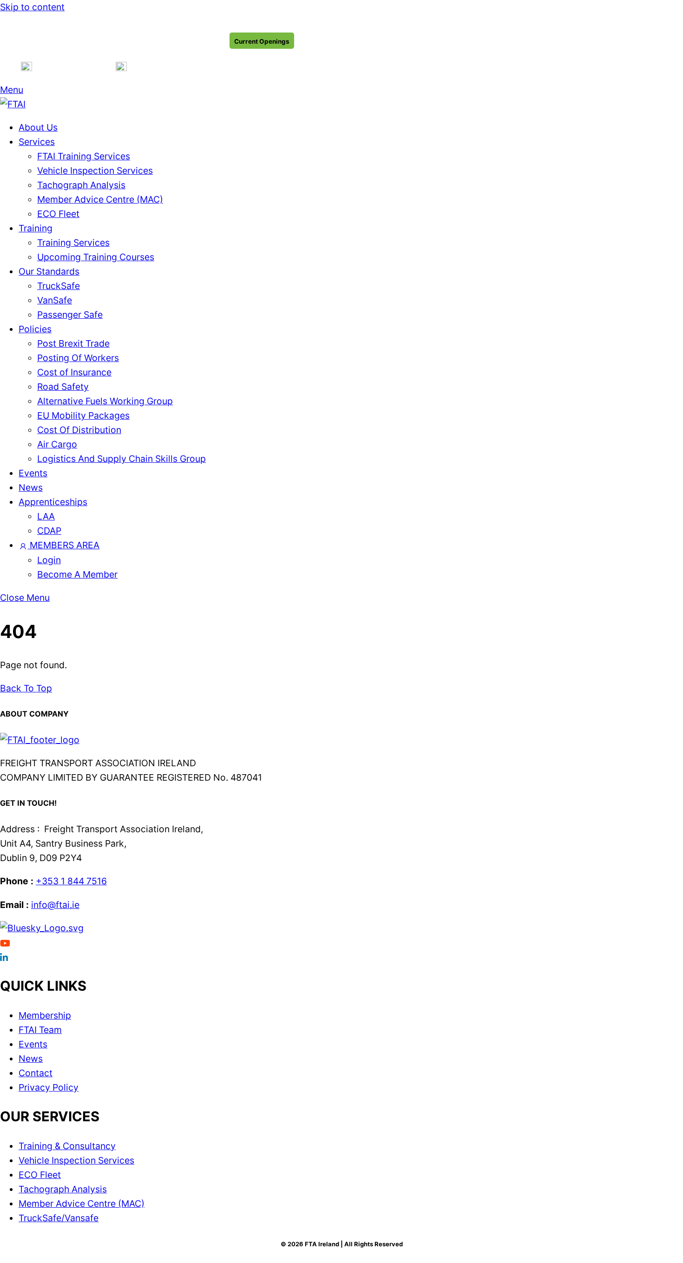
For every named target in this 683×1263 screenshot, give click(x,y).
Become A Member (77, 574)
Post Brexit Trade (73, 343)
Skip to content (32, 7)
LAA (46, 516)
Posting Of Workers (78, 357)
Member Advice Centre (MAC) (100, 199)
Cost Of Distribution (79, 429)
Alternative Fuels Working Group (105, 401)
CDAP (49, 530)
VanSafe (54, 300)
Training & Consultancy (67, 1145)
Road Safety (63, 386)
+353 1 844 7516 (71, 881)
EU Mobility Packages (83, 415)
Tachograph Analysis (81, 185)
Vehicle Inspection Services (95, 170)
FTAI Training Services (83, 156)
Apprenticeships (53, 501)
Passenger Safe (70, 314)
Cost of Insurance (74, 372)
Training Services (73, 242)
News (31, 487)
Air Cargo (57, 444)
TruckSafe (58, 285)
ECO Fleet (58, 213)
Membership (45, 1015)
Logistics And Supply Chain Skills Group (121, 458)
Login (49, 560)
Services (37, 141)
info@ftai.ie (55, 904)
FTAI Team (40, 1029)
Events (33, 473)
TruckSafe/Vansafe (59, 1218)
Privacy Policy (49, 1087)
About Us (38, 127)
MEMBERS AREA (63, 545)
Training (36, 228)
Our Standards (49, 271)
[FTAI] (13, 104)
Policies (35, 329)
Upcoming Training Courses (95, 257)
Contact (36, 1073)
